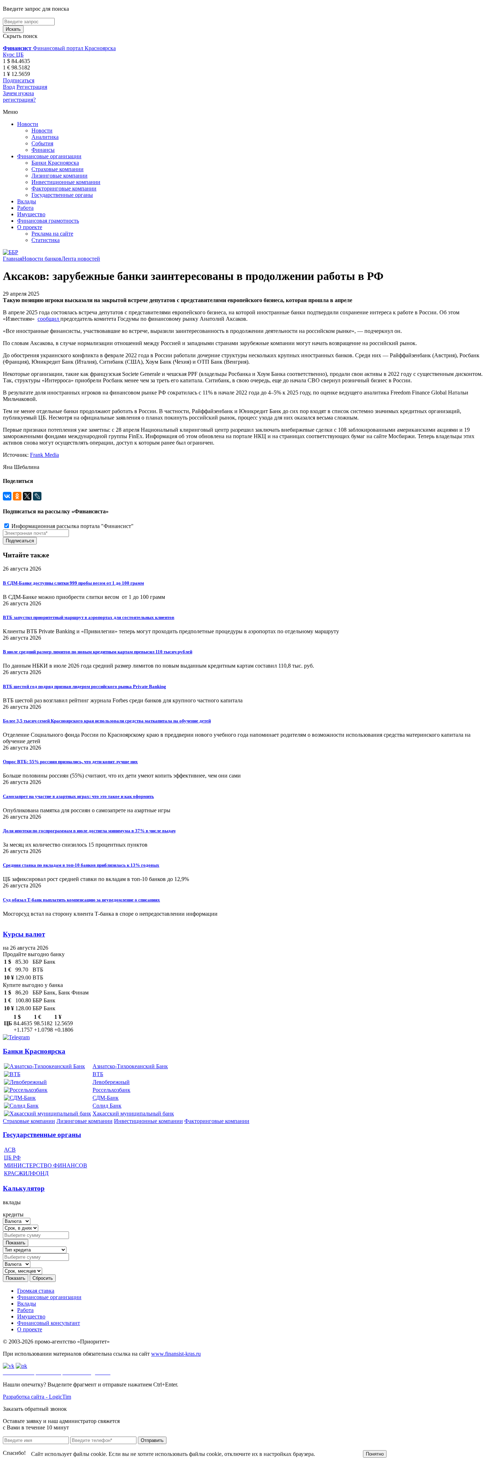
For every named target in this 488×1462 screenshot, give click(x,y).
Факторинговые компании (63, 188)
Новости (27, 124)
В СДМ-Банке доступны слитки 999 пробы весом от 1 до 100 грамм (73, 583)
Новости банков (41, 259)
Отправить (152, 1440)
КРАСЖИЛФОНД (26, 1173)
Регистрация (31, 87)
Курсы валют (24, 934)
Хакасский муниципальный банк (133, 1113)
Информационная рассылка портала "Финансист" (72, 526)
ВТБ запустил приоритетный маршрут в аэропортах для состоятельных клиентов (88, 617)
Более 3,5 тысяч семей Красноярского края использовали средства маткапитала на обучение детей (107, 720)
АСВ (10, 1150)
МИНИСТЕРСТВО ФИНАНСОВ (45, 1165)
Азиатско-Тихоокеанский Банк (130, 1066)
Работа (25, 208)
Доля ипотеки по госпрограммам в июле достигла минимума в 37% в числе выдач (89, 830)
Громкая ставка (35, 1291)
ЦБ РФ (12, 1157)
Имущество (31, 214)
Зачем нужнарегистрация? (19, 96)
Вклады (26, 201)
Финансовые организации (49, 156)
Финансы (43, 150)
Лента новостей (80, 259)
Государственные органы (62, 195)
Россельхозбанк (111, 1090)
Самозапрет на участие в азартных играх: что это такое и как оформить (78, 796)
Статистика (45, 240)
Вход (9, 87)
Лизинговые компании (59, 176)
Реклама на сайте (52, 234)
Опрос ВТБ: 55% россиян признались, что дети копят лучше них (70, 761)
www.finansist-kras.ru (176, 1354)
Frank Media (44, 455)
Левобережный (111, 1082)
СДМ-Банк (106, 1098)
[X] (27, 496)
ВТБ (98, 1074)
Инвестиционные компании (65, 182)
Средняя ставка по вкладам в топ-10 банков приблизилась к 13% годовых (81, 865)
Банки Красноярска (55, 163)
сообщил (49, 319)
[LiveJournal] (37, 496)
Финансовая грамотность (48, 221)
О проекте (29, 227)
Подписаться (18, 80)
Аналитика (45, 137)
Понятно (375, 1454)
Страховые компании (57, 169)
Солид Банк (107, 1106)
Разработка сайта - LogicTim (37, 1397)
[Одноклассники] (17, 496)
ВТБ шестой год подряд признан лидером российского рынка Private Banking (84, 686)
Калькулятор (24, 1188)
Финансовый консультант (48, 1323)
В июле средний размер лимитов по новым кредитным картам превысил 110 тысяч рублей (97, 651)
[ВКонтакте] (7, 496)
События (42, 143)
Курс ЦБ (13, 55)
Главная (12, 259)
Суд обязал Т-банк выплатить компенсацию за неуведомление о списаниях (81, 899)
